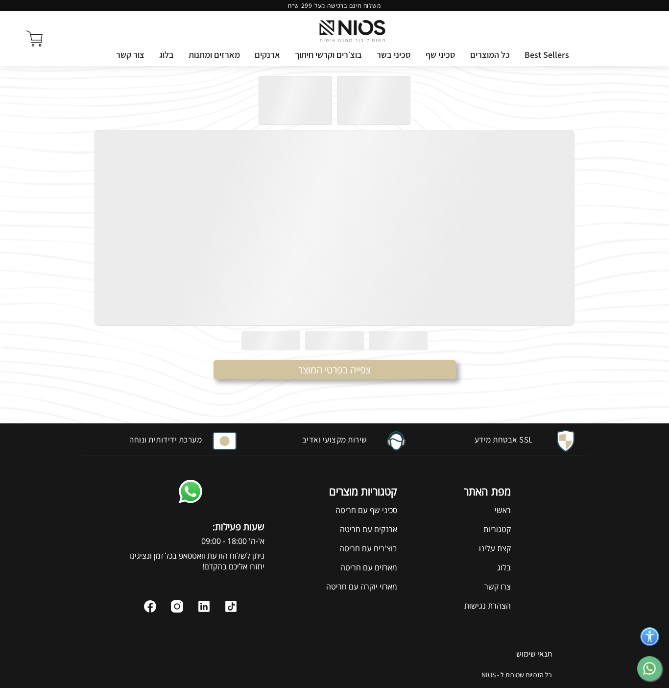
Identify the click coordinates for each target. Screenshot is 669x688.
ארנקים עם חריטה (368, 529)
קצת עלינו (495, 548)
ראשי (503, 510)
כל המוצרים (490, 54)
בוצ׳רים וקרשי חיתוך (328, 54)
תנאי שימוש (534, 653)
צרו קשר (497, 586)
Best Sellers (547, 54)
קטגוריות (497, 529)
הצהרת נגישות (487, 605)
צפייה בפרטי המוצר (334, 369)
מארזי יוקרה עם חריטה (361, 586)
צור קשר (130, 54)
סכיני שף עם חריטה (366, 510)
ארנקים (267, 54)
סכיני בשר (394, 54)
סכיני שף (440, 54)
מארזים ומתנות (214, 54)
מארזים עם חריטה (368, 567)
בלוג (166, 54)
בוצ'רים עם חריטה (368, 548)
